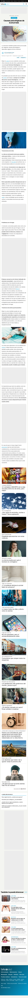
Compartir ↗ (23, 57)
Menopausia (4, 974)
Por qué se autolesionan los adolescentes (18, 949)
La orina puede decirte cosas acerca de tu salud (17, 929)
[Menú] (26, 4)
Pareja (26, 1)
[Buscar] (23, 4)
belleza (10, 979)
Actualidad (8, 1)
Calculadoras (14, 977)
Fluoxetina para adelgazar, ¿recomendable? (12, 799)
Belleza (15, 1)
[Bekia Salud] (5, 4)
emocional (4, 447)
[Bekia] (3, 1)
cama (7, 61)
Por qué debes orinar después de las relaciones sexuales (18, 909)
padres (18, 979)
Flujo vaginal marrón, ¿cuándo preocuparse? (12, 797)
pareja (22, 979)
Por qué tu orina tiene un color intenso (17, 898)
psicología (12, 980)
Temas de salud (22, 977)
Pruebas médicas (5, 977)
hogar (16, 980)
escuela (14, 162)
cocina (14, 979)
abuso (17, 289)
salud (7, 980)
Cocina (19, 1)
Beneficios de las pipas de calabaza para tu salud (18, 919)
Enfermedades (4, 972)
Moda (12, 1)
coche (3, 347)
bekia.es (3, 979)
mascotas (3, 980)
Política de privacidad (12, 983)
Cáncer (20, 972)
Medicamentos (13, 972)
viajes (21, 980)
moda (7, 979)
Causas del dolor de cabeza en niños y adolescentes (18, 939)
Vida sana (16, 15)
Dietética (13, 917)
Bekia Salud (12, 15)
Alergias (10, 974)
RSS (2, 985)
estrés (5, 77)
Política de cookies (22, 983)
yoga (3, 197)
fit (19, 980)
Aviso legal (3, 983)
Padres (22, 1)
